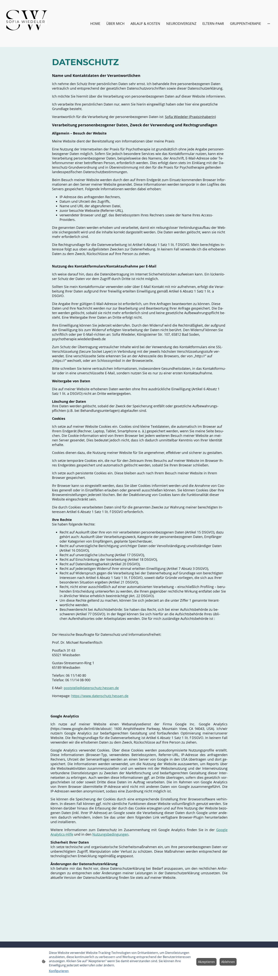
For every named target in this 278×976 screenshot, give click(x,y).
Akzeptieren (206, 962)
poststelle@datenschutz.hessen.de (91, 688)
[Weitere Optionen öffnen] (269, 23)
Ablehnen (228, 962)
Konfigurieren (59, 971)
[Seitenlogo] (26, 23)
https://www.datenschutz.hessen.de (99, 696)
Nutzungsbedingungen (110, 834)
